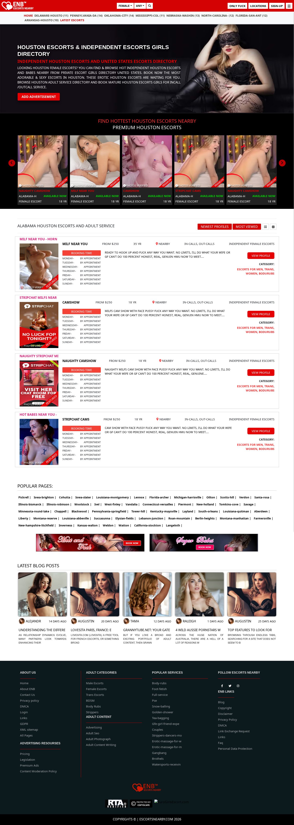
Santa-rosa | (263, 497)
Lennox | (140, 497)
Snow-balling (161, 706)
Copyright (225, 708)
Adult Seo (92, 733)
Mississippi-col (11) (150, 15)
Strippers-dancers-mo (167, 735)
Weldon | (109, 525)
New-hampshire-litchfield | (37, 525)
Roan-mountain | (180, 518)
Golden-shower (162, 712)
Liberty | (24, 518)
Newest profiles (215, 226)
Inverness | (67, 525)
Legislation (27, 760)
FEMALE (124, 6)
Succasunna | (103, 518)
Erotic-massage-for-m (167, 747)
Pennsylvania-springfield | (110, 511)
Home (28, 15)
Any (139, 6)
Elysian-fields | (125, 518)
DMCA (24, 706)
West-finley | (114, 504)
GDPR (24, 724)
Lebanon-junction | (152, 518)
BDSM (90, 700)
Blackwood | (80, 511)
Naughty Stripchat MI (39, 356)
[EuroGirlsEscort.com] (171, 804)
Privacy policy (29, 700)
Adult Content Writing (101, 745)
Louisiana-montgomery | (113, 497)
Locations (258, 6)
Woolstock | (83, 504)
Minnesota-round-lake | (35, 511)
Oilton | (211, 497)
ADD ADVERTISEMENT (39, 97)
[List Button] (265, 227)
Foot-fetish (159, 689)
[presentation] (11, 163)
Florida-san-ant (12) (251, 15)
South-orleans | (209, 511)
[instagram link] (238, 685)
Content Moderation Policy (38, 771)
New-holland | (206, 504)
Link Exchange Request (234, 731)
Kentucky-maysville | (165, 511)
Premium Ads (29, 765)
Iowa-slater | (84, 497)
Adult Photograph (98, 739)
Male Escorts (94, 683)
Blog (221, 702)
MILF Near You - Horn (38, 239)
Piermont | (186, 504)
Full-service (160, 695)
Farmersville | (263, 518)
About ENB (27, 689)
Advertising (94, 727)
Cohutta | (66, 497)
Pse (154, 700)
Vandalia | (133, 504)
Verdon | (245, 497)
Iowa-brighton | (45, 497)
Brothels (158, 759)
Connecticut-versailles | (159, 504)
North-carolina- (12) (217, 15)
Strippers (92, 712)
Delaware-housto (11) (51, 15)
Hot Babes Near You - (38, 414)
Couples (157, 729)
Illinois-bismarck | (31, 504)
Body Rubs (93, 706)
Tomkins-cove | (230, 504)
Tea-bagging (160, 718)
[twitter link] (222, 685)
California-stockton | (148, 525)
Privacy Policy (227, 719)
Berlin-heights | (206, 518)
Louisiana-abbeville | (76, 518)
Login (24, 712)
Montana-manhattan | (235, 518)
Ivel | (98, 504)
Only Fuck (237, 6)
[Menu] (289, 6)
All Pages (26, 735)
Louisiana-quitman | (237, 511)
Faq (220, 743)
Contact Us (27, 695)
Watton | (125, 525)
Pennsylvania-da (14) (86, 15)
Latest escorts (72, 20)
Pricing (25, 754)
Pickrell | (24, 497)
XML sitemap (29, 729)
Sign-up (277, 6)
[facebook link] (230, 685)
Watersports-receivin (166, 764)
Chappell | (61, 511)
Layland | (189, 511)
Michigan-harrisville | (189, 497)
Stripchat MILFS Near (38, 297)
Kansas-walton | (88, 525)
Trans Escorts (95, 695)
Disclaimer (225, 714)
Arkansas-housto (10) (42, 20)
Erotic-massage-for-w (166, 741)
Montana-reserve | (46, 518)
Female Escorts (96, 689)
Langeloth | (174, 525)
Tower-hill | (139, 511)
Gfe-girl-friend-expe (165, 724)
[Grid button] (273, 227)
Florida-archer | (160, 497)
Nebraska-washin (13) (183, 15)
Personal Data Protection (235, 749)
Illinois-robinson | (59, 504)
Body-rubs (159, 683)
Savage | (250, 504)
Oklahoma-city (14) (119, 15)
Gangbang (159, 753)
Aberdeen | (262, 511)
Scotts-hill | (228, 497)
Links (23, 718)
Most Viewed (247, 226)
